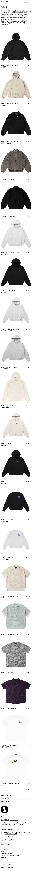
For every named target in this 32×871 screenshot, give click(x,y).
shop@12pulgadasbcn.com (9, 820)
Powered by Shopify (6, 864)
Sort (28, 29)
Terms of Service (6, 853)
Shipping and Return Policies (10, 855)
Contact (3, 849)
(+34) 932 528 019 (11, 834)
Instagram (4, 847)
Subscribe (4, 801)
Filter (2, 29)
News (2, 851)
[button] (27, 1)
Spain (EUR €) (11, 867)
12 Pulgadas (4, 2)
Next (28, 789)
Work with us (5, 857)
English (3, 867)
